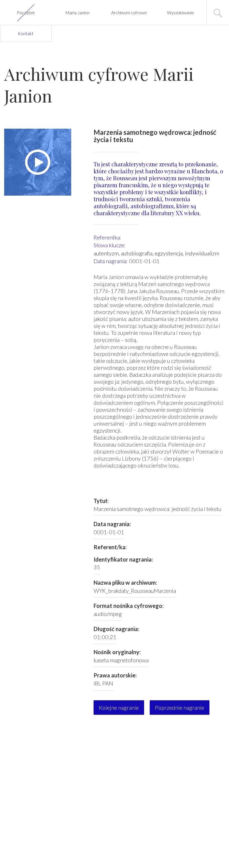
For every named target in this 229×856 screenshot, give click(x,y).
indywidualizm (202, 253)
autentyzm (106, 253)
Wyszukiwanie (180, 12)
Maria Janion (77, 12)
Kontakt (26, 33)
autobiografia (136, 253)
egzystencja (169, 253)
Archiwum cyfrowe (129, 12)
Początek (26, 12)
